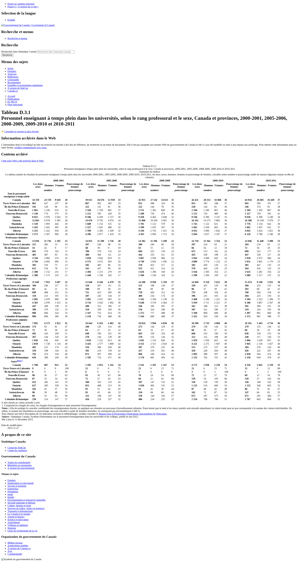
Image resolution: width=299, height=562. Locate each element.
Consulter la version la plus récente (21, 131)
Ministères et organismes (19, 465)
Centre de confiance (17, 450)
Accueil (11, 96)
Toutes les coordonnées (18, 462)
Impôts (10, 497)
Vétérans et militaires (17, 525)
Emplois (11, 480)
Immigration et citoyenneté (20, 483)
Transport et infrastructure (20, 511)
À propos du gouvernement (20, 468)
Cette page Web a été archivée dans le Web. (22, 160)
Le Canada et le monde (18, 514)
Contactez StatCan (16, 447)
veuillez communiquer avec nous (30, 147)
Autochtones (13, 522)
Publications (13, 99)
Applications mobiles (17, 545)
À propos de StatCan (17, 88)
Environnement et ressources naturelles (26, 500)
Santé (10, 494)
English (11, 20)
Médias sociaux (15, 542)
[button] (17, 38)
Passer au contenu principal (20, 3)
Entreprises (12, 488)
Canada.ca (12, 91)
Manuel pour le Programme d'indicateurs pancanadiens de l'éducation (133, 414)
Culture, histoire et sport (19, 505)
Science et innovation (17, 519)
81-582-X (12, 101)
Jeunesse (11, 528)
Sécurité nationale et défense (21, 502)
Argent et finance (15, 516)
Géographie (13, 79)
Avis (9, 551)
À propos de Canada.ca (19, 548)
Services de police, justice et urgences (25, 508)
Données (11, 71)
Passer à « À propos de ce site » (23, 6)
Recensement (14, 82)
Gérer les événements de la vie (22, 530)
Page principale (15, 104)
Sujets (10, 68)
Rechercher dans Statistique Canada (18, 51)
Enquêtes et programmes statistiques (25, 85)
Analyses (12, 74)
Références (12, 77)
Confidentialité (14, 554)
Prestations (12, 491)
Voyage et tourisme (16, 486)
